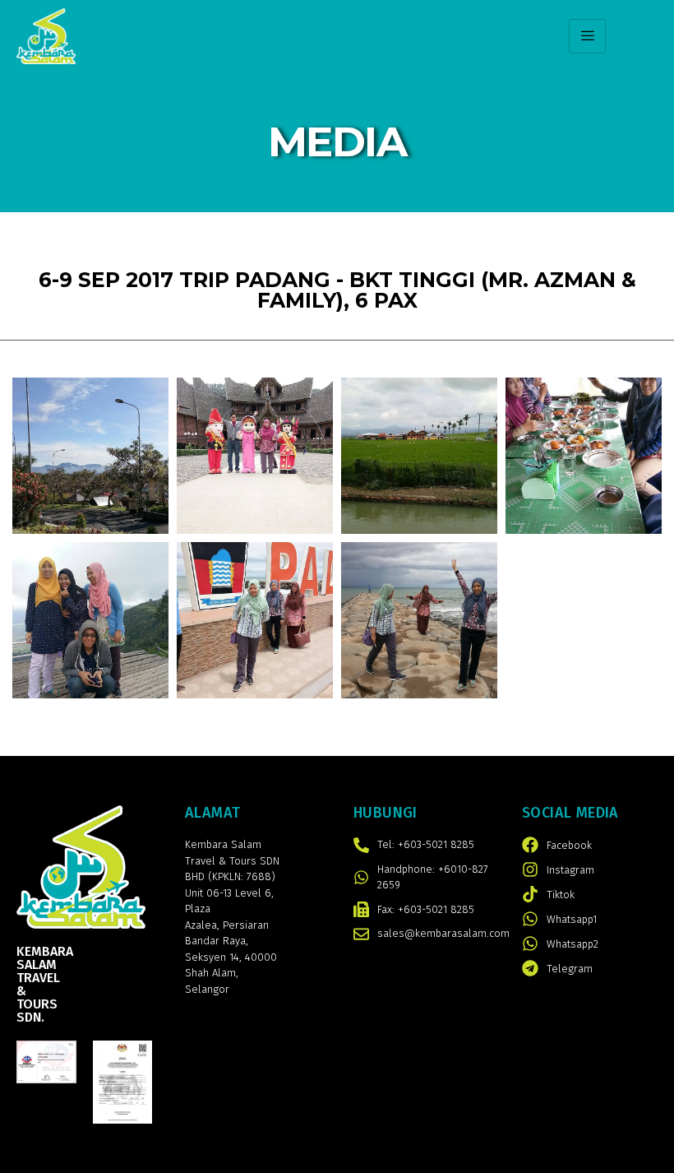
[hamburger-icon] (587, 36)
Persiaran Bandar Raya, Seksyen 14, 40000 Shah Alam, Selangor (231, 957)
